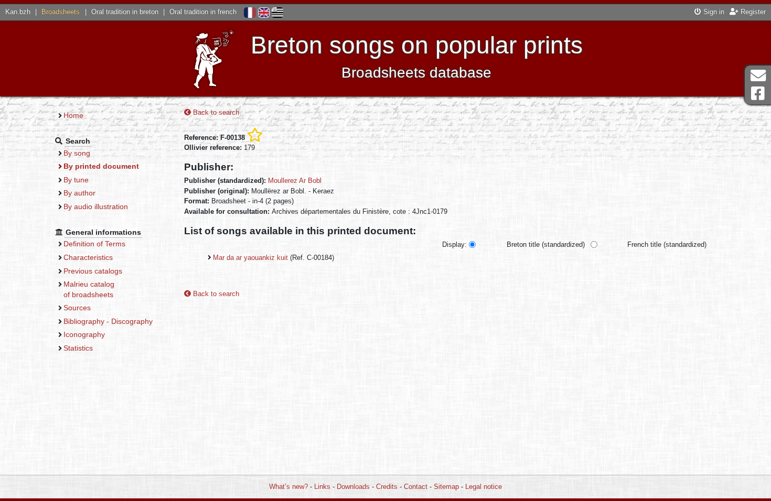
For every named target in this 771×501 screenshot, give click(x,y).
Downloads (353, 487)
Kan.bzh (17, 12)
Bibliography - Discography (108, 321)
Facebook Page (758, 93)
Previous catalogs (92, 271)
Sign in (712, 12)
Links (322, 487)
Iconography (84, 334)
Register (752, 12)
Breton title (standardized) (546, 244)
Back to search (215, 112)
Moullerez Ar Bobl (295, 180)
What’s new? (288, 487)
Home (73, 115)
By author (79, 193)
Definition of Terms (94, 243)
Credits (387, 487)
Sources (77, 307)
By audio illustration (95, 206)
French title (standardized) (666, 244)
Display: (454, 244)
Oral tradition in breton (124, 12)
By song (76, 153)
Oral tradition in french (203, 12)
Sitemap (446, 487)
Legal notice (483, 487)
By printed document (101, 166)
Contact (415, 487)
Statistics (78, 348)
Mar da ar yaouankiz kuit (250, 258)
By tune (76, 180)
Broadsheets (60, 12)
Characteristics (88, 257)
